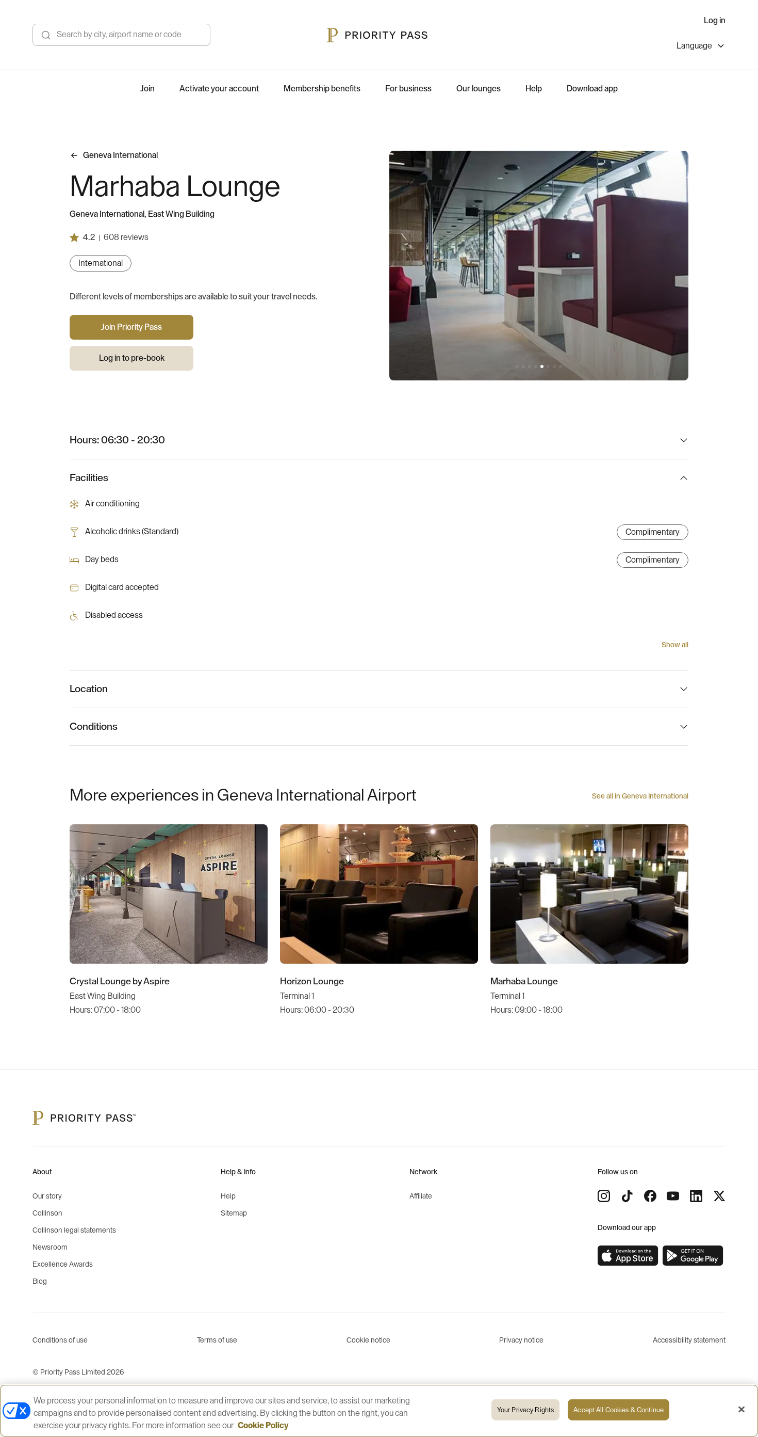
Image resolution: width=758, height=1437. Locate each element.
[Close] (741, 1409)
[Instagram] (604, 1196)
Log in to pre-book (131, 358)
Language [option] (694, 46)
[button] (517, 366)
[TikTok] (627, 1196)
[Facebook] (650, 1196)
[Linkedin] (696, 1196)
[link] (628, 1256)
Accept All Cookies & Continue (618, 1410)
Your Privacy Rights (525, 1410)
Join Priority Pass (131, 327)
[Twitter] (719, 1196)
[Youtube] (673, 1196)
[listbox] (701, 47)
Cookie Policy (263, 1426)
